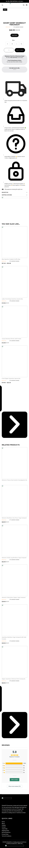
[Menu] (2, 5)
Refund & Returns (6, 832)
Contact (4, 827)
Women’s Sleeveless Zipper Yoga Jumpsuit (13, 597)
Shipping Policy (5, 830)
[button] (14, 425)
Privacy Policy (5, 834)
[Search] (23, 5)
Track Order (5, 828)
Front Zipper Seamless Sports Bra (11, 378)
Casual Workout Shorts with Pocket (11, 338)
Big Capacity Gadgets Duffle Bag (11, 259)
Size (13, 40)
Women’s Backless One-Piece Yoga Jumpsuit (14, 517)
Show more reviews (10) (14, 786)
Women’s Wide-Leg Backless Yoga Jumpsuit (14, 557)
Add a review (14, 779)
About (3, 823)
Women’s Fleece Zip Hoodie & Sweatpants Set (14, 480)
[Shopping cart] (26, 5)
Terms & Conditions (6, 836)
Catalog (4, 825)
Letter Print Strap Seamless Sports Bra (12, 299)
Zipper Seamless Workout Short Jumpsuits (13, 678)
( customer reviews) (18, 27)
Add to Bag (20, 50)
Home (3, 821)
